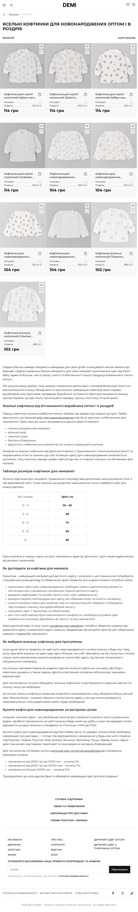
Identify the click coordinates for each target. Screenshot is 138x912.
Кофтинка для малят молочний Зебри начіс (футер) (111, 96)
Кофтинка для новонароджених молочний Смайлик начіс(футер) (63, 255)
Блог (54, 854)
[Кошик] (133, 4)
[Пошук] (11, 5)
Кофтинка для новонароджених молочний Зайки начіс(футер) (62, 175)
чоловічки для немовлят (66, 625)
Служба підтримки (69, 799)
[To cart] (39, 94)
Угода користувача (87, 893)
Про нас (57, 839)
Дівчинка (14, 844)
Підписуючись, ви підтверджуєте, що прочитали (48, 876)
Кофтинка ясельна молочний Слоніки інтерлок (17, 334)
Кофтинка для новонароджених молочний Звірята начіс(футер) (108, 175)
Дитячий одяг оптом (109, 839)
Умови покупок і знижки (69, 820)
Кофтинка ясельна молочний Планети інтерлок (109, 255)
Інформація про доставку (69, 813)
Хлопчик (14, 849)
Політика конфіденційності (74, 876)
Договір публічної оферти (56, 893)
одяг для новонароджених (55, 417)
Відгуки (56, 849)
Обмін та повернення (69, 806)
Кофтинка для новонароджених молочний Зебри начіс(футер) (16, 255)
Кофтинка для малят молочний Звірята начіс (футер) (64, 96)
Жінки (12, 854)
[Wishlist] (128, 4)
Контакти (58, 844)
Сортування (126, 37)
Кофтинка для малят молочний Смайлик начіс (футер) (18, 175)
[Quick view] (41, 46)
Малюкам (14, 14)
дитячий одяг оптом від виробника (76, 750)
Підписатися (120, 869)
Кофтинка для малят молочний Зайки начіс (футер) (20, 96)
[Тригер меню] (4, 5)
